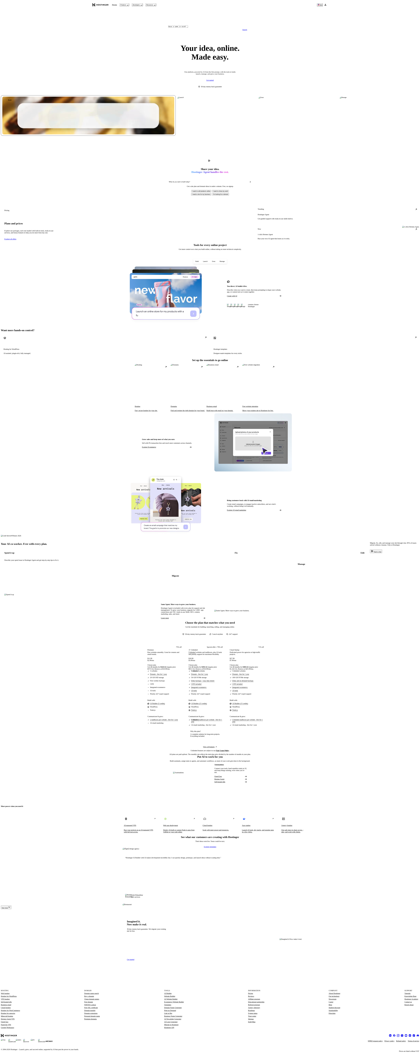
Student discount (334, 1008)
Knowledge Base (410, 996)
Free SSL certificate (91, 1008)
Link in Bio (168, 1013)
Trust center (252, 1016)
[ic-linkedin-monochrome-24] (390, 1035)
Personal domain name (92, 1016)
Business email (6, 1005)
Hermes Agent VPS (8, 1019)
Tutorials (407, 993)
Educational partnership (256, 1002)
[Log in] (325, 5)
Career (331, 1002)
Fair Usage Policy (222, 751)
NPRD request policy (375, 1041)
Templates (167, 1005)
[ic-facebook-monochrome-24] (394, 1035)
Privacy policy (389, 1041)
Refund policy (401, 1041)
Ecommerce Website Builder (174, 1002)
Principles (332, 1013)
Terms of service (413, 1041)
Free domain (88, 1002)
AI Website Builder (171, 999)
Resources (149, 5)
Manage (222, 261)
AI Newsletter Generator (172, 1019)
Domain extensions (90, 1013)
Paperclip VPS (6, 1025)
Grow (213, 261)
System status (252, 1013)
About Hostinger (334, 993)
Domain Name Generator (173, 1008)
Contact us (408, 1002)
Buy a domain (89, 996)
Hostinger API (169, 1028)
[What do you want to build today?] (250, 182)
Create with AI (232, 296)
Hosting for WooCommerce (10, 1010)
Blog (330, 1005)
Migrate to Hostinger (171, 1025)
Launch (205, 261)
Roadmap (251, 1010)
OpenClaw (218, 776)
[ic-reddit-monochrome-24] (410, 1035)
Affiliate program (254, 999)
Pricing (114, 5)
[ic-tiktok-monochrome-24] (414, 1035)
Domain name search (91, 993)
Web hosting (5, 993)
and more (49, 1041)
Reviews (251, 996)
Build (197, 261)
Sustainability (333, 1010)
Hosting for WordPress (9, 996)
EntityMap (251, 1022)
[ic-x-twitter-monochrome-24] (402, 1035)
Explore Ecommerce (149, 447)
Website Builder (169, 996)
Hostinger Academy (411, 999)
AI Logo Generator (171, 1022)
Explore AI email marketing (236, 510)
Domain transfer (89, 1010)
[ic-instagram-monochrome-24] (398, 1035)
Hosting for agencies (8, 1013)
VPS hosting (5, 999)
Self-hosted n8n (219, 782)
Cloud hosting (6, 1008)
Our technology (334, 996)
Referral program (254, 1005)
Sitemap (251, 1019)
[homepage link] (100, 4)
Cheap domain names (91, 999)
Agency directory (254, 1008)
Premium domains (90, 1019)
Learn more (165, 618)
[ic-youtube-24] (406, 1035)
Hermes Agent (219, 779)
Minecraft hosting (7, 1016)
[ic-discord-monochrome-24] (417, 1035)
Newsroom (332, 999)
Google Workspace (7, 1028)
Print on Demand (170, 1010)
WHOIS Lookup (90, 1005)
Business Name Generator (173, 1016)
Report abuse (409, 1005)
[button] (201, 191)
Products (123, 5)
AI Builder (168, 993)
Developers (136, 5)
